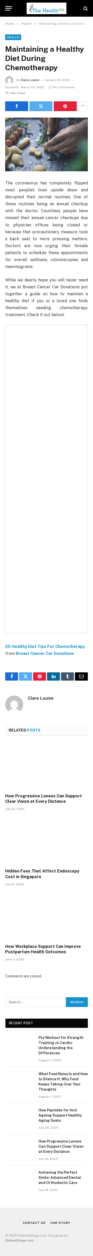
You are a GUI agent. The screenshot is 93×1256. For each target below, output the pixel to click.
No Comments (64, 87)
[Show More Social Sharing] (83, 106)
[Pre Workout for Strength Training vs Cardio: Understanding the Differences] (19, 1044)
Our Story (60, 1223)
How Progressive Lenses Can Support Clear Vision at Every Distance (61, 1146)
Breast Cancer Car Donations (45, 653)
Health (13, 37)
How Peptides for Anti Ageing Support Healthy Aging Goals (60, 1115)
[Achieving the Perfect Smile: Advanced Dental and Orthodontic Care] (19, 1179)
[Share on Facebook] (16, 106)
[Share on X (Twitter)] (40, 106)
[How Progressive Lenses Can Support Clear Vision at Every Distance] (46, 766)
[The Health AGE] (46, 8)
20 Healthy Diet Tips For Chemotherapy (45, 646)
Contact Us (34, 1223)
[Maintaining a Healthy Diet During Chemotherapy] (46, 144)
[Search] (85, 8)
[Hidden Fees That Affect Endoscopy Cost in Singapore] (46, 841)
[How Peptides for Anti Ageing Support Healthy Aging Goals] (19, 1117)
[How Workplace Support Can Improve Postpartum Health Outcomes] (46, 916)
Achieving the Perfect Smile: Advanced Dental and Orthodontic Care (59, 1177)
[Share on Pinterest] (65, 106)
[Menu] (8, 8)
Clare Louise (30, 80)
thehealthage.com (19, 1240)
